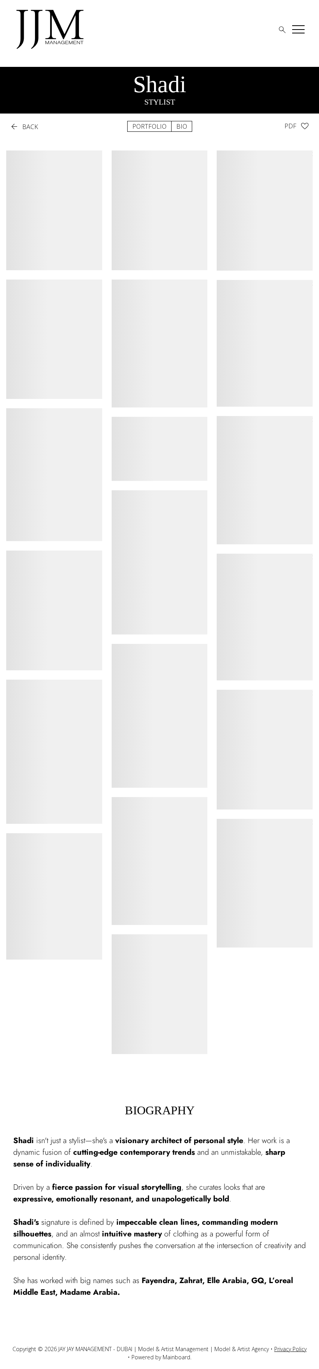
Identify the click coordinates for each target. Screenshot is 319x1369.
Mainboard (176, 1357)
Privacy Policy (290, 1349)
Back (23, 126)
